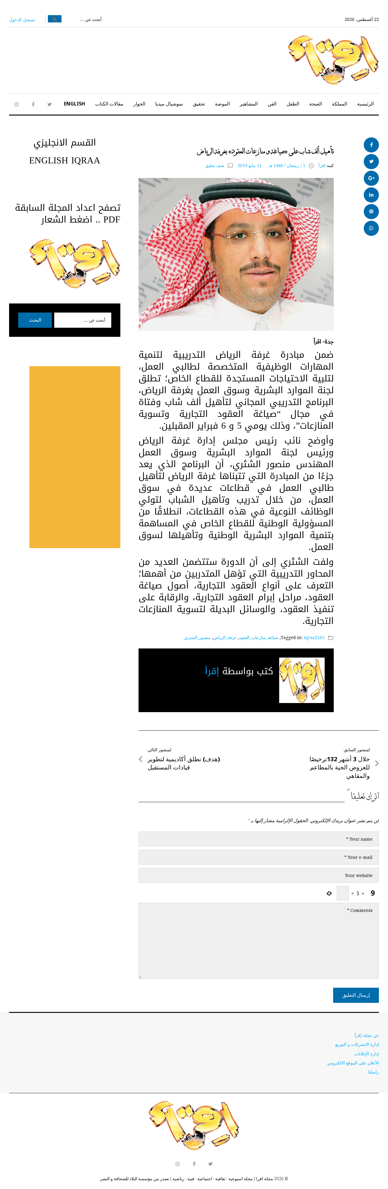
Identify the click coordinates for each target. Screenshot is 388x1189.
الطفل (292, 103)
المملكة (339, 103)
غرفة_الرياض (224, 637)
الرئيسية (365, 103)
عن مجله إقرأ (367, 1035)
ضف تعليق (214, 165)
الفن (272, 103)
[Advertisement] (74, 457)
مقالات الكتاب (109, 103)
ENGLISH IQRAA (64, 160)
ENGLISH (74, 103)
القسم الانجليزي (64, 142)
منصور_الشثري (197, 637)
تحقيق (199, 103)
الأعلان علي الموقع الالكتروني (353, 1063)
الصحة (315, 103)
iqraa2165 (314, 637)
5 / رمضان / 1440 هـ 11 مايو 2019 (271, 165)
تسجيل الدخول (22, 19)
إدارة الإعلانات (366, 1054)
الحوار (139, 103)
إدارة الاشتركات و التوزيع (357, 1044)
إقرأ (322, 165)
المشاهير (249, 103)
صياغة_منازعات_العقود (258, 637)
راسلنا (373, 1072)
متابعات (324, 140)
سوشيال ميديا (169, 103)
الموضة (222, 103)
